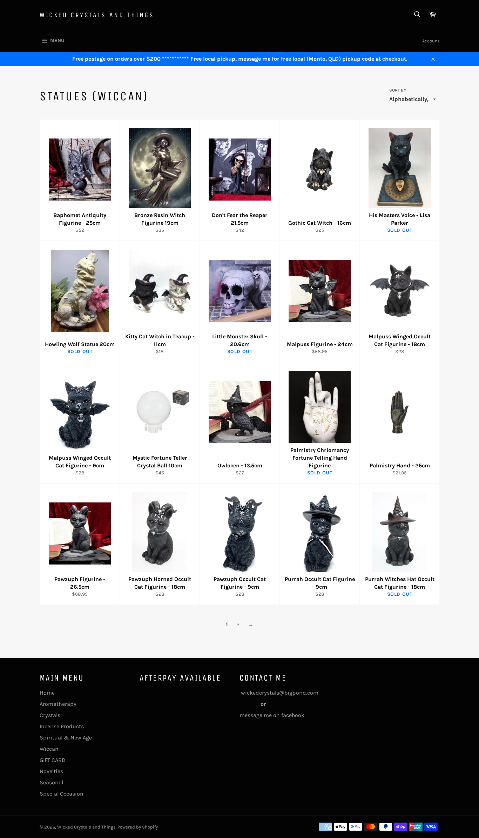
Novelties (51, 771)
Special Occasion (61, 793)
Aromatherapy (58, 704)
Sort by (397, 90)
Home (47, 692)
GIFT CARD (53, 760)
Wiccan (49, 748)
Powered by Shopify (137, 827)
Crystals (50, 715)
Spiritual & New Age (66, 737)
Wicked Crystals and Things (97, 15)
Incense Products (62, 726)
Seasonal (51, 782)
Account (430, 40)
